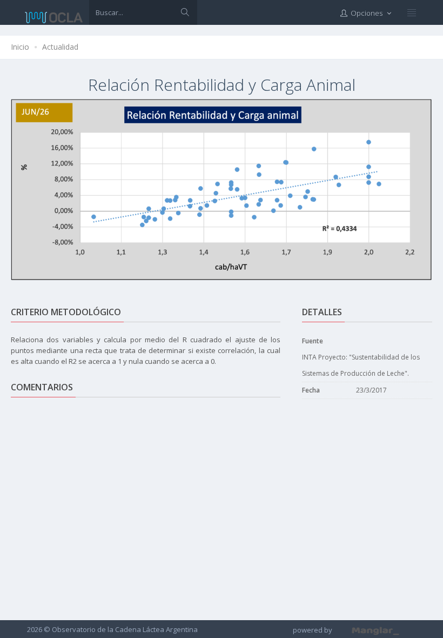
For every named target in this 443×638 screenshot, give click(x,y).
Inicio (20, 47)
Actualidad (60, 47)
